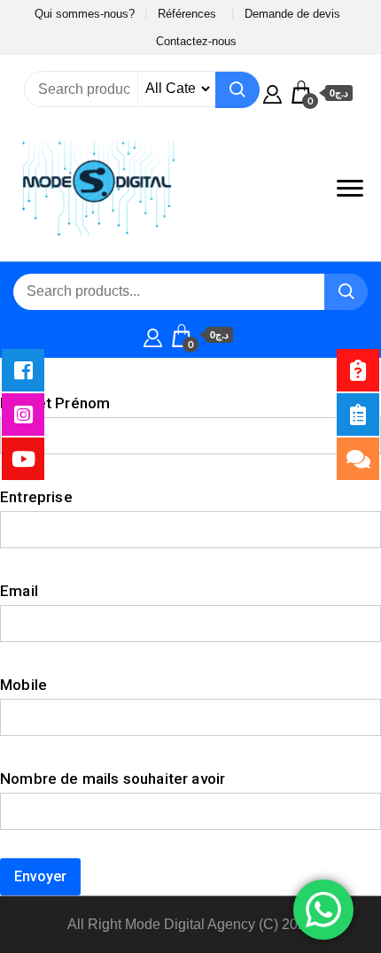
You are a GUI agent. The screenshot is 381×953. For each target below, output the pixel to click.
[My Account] (272, 92)
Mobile (23, 684)
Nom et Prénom (55, 403)
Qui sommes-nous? (85, 13)
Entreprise (36, 497)
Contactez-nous (196, 41)
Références (187, 13)
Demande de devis (292, 13)
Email (19, 591)
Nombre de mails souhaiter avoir (112, 778)
